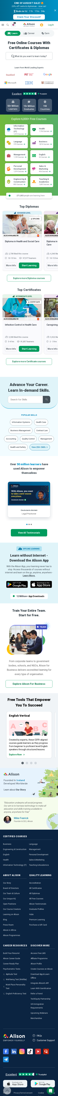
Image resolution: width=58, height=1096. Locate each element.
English (6, 855)
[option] (22, 242)
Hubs (31, 914)
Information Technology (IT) (15, 865)
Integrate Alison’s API (40, 983)
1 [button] (27, 524)
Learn (14, 33)
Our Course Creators (12, 909)
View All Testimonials (29, 533)
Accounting (11, 439)
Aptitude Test (11, 974)
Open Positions (9, 904)
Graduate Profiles (36, 909)
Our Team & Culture (11, 893)
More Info (11, 265)
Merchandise (36, 1018)
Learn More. (29, 575)
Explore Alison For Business (29, 683)
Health (6, 860)
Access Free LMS (38, 953)
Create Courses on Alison (42, 969)
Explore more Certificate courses (29, 361)
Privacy (17, 1093)
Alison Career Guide (11, 958)
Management (46, 439)
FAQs (39, 1035)
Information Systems (21, 422)
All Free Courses (36, 899)
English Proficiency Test (16, 994)
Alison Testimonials (37, 904)
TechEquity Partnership (40, 999)
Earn (47, 33)
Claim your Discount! (29, 17)
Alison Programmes (11, 935)
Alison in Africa (9, 930)
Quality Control (28, 439)
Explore (3, 25)
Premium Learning (37, 920)
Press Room (8, 925)
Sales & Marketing (36, 860)
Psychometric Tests (11, 969)
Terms (22, 1093)
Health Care (41, 422)
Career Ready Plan (11, 964)
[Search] (6, 22)
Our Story (7, 883)
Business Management (20, 430)
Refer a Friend (37, 994)
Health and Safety (18, 447)
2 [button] (29, 524)
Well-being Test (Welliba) (16, 979)
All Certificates (35, 888)
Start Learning (29, 265)
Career (31, 33)
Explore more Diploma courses (29, 278)
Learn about (15, 789)
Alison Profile (36, 964)
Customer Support (46, 1040)
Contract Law (42, 430)
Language (33, 844)
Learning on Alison (11, 914)
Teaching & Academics (39, 865)
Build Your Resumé (11, 953)
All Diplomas (34, 893)
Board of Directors (11, 888)
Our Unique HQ (9, 899)
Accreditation (35, 883)
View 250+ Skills (39, 447)
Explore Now (15, 754)
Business (7, 844)
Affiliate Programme (39, 958)
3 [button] (31, 524)
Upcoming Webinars (39, 1013)
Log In (51, 25)
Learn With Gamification (41, 988)
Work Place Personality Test (15, 986)
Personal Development (38, 855)
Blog (5, 920)
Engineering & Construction (14, 849)
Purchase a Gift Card (38, 925)
